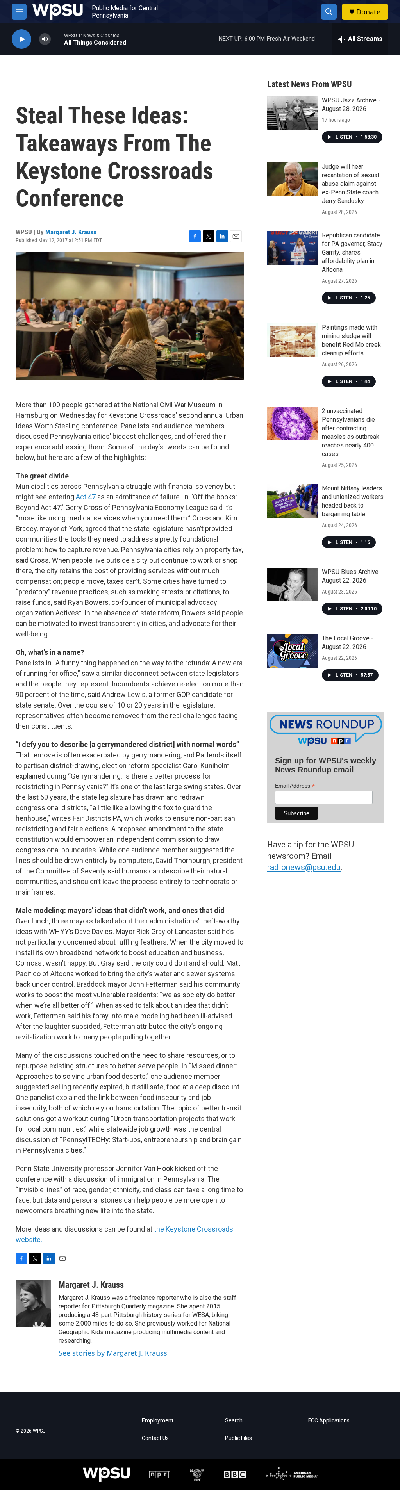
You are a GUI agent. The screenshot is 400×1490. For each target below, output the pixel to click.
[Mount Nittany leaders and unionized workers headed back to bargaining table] (292, 501)
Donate (368, 12)
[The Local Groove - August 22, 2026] (292, 651)
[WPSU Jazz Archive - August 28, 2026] (292, 113)
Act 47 (85, 497)
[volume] (45, 39)
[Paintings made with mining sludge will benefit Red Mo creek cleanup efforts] (292, 340)
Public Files (238, 1438)
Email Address (295, 786)
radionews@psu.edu (304, 867)
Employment (157, 1421)
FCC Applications (329, 1421)
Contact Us (155, 1438)
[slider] (57, 39)
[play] (21, 39)
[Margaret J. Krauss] (33, 1303)
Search (234, 1421)
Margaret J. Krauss (70, 232)
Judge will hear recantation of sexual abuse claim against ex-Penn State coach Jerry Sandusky (350, 184)
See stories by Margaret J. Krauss (113, 1353)
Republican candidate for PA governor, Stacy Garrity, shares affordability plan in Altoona (352, 252)
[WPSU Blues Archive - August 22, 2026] (292, 584)
